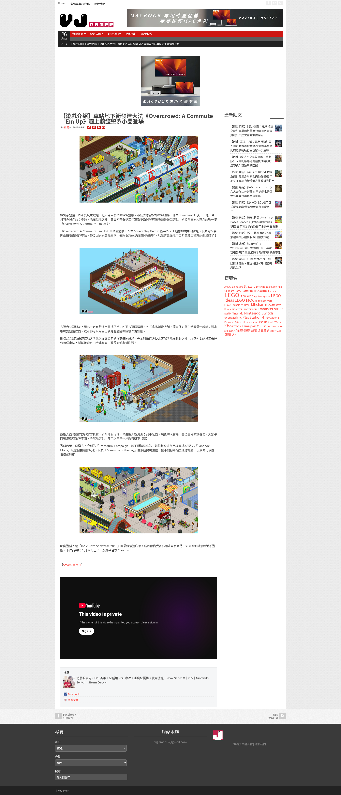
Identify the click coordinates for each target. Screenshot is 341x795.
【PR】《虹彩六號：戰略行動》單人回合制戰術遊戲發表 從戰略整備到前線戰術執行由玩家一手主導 (126, 44)
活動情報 (131, 34)
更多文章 (73, 700)
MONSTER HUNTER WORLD (245, 309)
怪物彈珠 (243, 330)
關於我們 (99, 4)
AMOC (227, 286)
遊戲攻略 (95, 34)
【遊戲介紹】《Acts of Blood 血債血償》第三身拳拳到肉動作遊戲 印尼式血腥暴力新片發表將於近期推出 (252, 176)
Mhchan (257, 304)
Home (62, 3)
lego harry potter (262, 296)
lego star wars (264, 300)
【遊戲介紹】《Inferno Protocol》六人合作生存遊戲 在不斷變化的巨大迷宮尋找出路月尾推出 (251, 191)
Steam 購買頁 (72, 565)
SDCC (242, 321)
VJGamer (62, 790)
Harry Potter (242, 291)
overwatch (231, 317)
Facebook (74, 694)
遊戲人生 (231, 334)
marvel (245, 304)
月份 (58, 742)
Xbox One (263, 326)
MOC (268, 304)
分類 (58, 756)
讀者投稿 (146, 34)
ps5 (237, 322)
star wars (274, 321)
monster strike (271, 308)
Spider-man (252, 321)
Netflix (227, 313)
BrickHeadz (263, 286)
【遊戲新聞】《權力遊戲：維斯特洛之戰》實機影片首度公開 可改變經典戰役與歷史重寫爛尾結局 (251, 130)
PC (240, 317)
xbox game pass (245, 326)
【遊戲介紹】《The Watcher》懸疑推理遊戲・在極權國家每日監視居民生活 (251, 263)
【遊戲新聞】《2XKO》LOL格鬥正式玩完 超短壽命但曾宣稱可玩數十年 (251, 206)
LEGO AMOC (246, 296)
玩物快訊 (113, 34)
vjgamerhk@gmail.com (170, 742)
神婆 (66, 127)
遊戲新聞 (77, 34)
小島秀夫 (231, 330)
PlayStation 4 (253, 317)
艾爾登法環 (275, 330)
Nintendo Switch (258, 312)
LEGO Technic (232, 305)
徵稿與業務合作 (80, 4)
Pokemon (229, 321)
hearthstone (259, 290)
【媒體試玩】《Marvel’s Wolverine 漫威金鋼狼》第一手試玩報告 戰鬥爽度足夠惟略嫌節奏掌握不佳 (255, 248)
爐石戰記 (263, 330)
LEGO (231, 294)
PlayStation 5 (272, 317)
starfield (263, 321)
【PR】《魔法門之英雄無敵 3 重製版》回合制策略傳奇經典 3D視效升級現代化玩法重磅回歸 (251, 161)
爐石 (254, 330)
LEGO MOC (245, 300)
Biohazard (237, 286)
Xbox (229, 326)
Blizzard (250, 286)
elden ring (276, 286)
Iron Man (272, 290)
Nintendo (238, 313)
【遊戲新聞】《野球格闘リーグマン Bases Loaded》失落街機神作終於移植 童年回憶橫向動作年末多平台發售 (254, 222)
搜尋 (58, 771)
